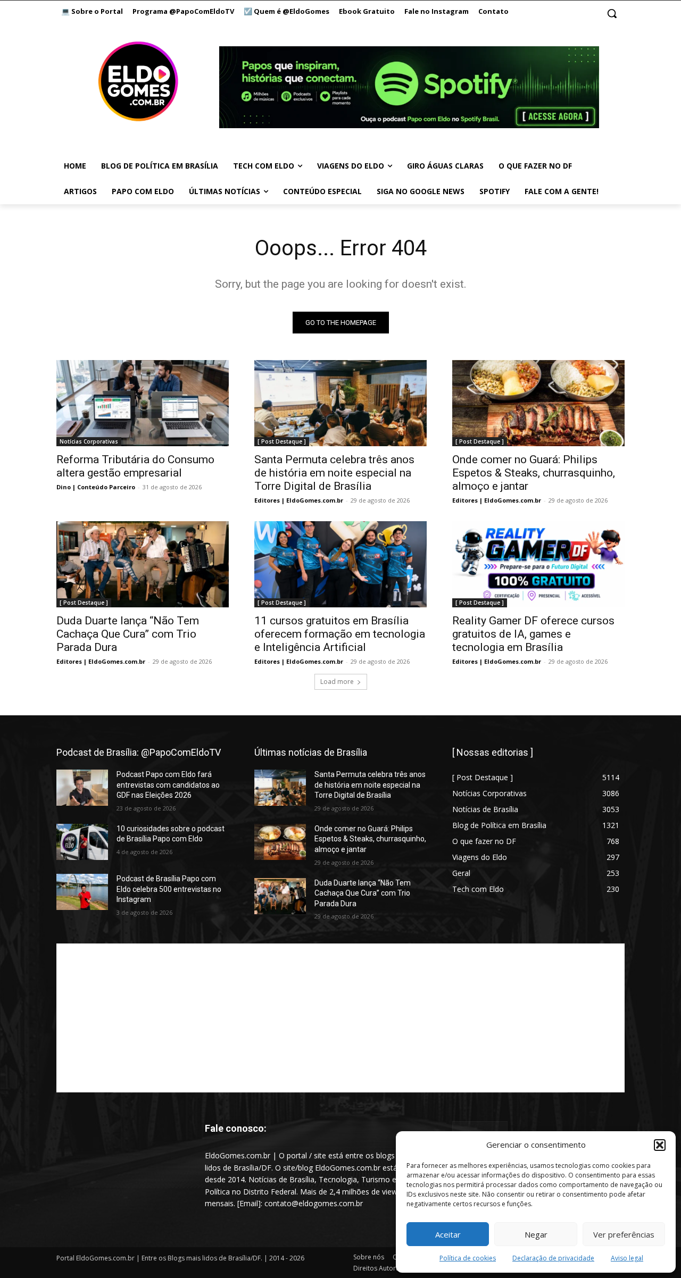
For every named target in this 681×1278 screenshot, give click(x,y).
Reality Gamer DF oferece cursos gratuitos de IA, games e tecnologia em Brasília (533, 634)
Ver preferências (623, 1234)
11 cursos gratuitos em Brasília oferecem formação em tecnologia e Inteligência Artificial (339, 634)
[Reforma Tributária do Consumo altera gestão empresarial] (142, 403)
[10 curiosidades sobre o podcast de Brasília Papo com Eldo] (82, 842)
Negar (536, 1234)
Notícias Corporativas (89, 441)
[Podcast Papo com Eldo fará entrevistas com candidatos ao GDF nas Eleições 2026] (82, 788)
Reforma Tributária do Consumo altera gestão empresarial (135, 466)
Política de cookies (467, 1258)
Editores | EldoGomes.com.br (298, 500)
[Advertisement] (340, 1017)
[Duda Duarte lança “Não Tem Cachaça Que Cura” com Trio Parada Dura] (142, 564)
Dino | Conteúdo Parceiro (95, 487)
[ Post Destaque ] (282, 441)
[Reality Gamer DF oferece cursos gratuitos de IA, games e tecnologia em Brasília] (538, 564)
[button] (659, 1145)
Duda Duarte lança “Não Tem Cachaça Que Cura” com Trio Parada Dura (127, 634)
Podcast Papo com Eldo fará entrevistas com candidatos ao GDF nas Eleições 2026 (168, 784)
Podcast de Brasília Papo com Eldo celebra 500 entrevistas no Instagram (169, 889)
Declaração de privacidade (553, 1258)
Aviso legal (627, 1258)
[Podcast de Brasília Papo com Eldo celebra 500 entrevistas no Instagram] (82, 892)
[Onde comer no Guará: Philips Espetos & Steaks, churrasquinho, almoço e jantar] (538, 403)
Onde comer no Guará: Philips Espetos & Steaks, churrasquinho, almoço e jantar (533, 472)
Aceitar (448, 1234)
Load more (337, 681)
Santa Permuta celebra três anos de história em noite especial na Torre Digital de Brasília (334, 472)
